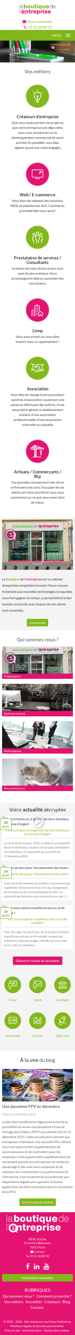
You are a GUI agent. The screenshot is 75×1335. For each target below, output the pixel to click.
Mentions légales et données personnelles (37, 1326)
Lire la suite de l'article (37, 1202)
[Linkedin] (36, 1266)
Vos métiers (13, 1301)
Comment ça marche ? (53, 1296)
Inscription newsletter (37, 1278)
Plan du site (12, 1330)
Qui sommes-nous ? (18, 1296)
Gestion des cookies (56, 1330)
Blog (66, 1301)
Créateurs (52, 1301)
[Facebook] (28, 1266)
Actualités (33, 1301)
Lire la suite (37, 623)
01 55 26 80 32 (40, 27)
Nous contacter (40, 21)
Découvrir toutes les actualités (37, 961)
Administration (32, 1330)
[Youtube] (46, 1266)
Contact (39, 1251)
